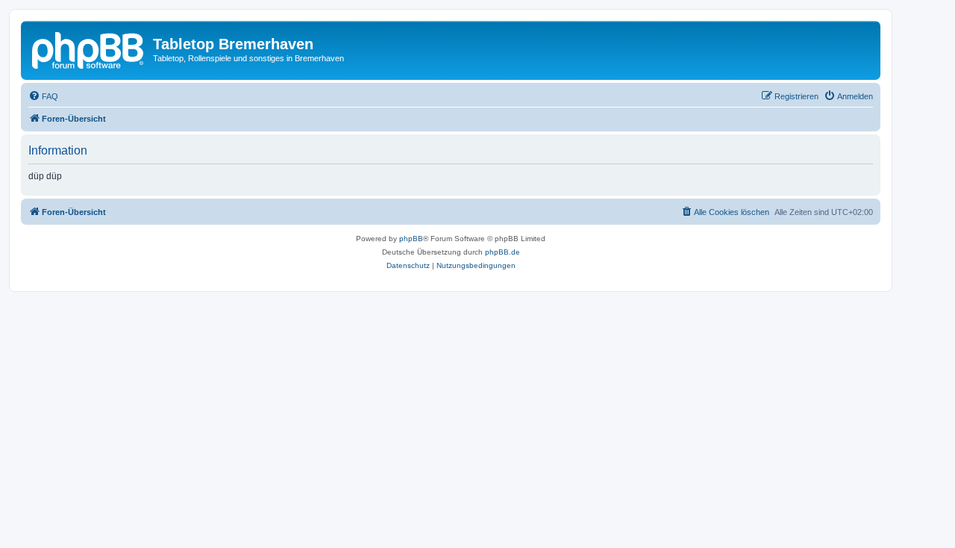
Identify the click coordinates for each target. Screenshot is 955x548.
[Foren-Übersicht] (89, 48)
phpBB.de (502, 252)
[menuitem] (43, 96)
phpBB (411, 238)
